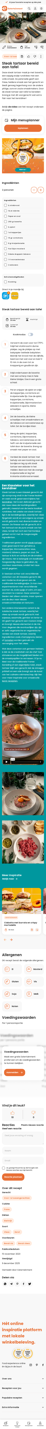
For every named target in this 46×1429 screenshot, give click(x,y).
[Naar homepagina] (12, 8)
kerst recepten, (10, 681)
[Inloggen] (35, 8)
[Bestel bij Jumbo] (14, 295)
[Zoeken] (29, 8)
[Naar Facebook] (43, 1365)
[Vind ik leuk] (29, 56)
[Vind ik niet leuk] (35, 56)
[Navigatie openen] (41, 8)
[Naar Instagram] (31, 1365)
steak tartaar (35, 542)
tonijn (22, 589)
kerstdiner (7, 501)
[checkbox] (30, 334)
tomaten (9, 640)
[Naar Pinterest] (37, 1365)
